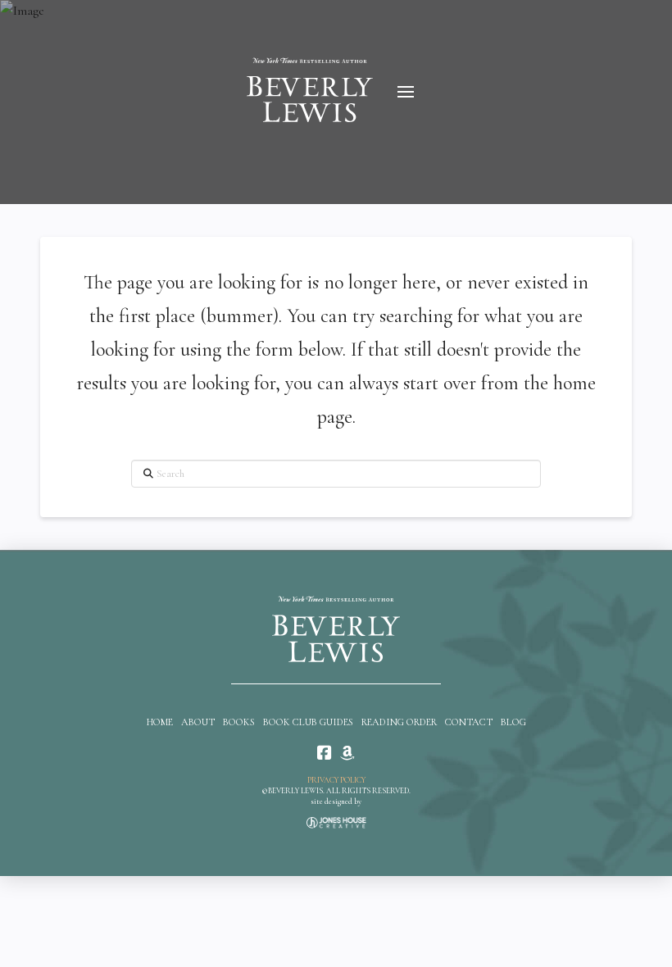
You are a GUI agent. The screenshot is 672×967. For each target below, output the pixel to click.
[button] (405, 91)
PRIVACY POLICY (336, 780)
